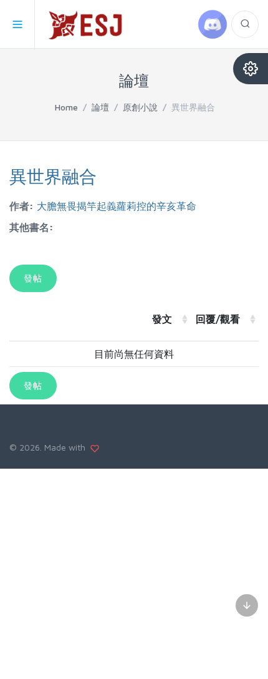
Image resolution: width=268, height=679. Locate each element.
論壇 (100, 107)
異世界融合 (53, 176)
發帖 (33, 278)
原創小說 (140, 107)
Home (66, 107)
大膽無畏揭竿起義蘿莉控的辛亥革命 (116, 206)
